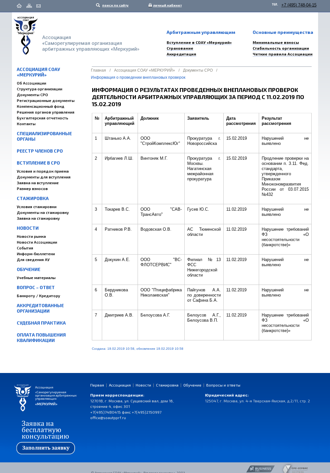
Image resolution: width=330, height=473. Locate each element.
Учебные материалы (36, 277)
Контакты (26, 123)
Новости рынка (31, 236)
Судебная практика (41, 323)
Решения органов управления (45, 112)
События (25, 248)
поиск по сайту (115, 5)
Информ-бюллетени (36, 253)
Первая (97, 385)
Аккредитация (181, 54)
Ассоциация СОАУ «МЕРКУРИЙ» (38, 71)
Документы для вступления (44, 177)
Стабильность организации (281, 48)
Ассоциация (120, 385)
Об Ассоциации (31, 83)
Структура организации (39, 88)
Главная (98, 70)
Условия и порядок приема (43, 171)
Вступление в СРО (38, 163)
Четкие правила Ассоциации (283, 54)
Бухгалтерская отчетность (42, 118)
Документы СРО (32, 94)
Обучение (28, 269)
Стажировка (33, 198)
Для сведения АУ (33, 259)
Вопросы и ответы (223, 385)
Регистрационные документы (45, 100)
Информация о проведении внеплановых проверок (138, 77)
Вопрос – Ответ (36, 287)
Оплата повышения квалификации (41, 337)
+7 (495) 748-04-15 (298, 5)
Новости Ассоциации (37, 242)
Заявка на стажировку (38, 218)
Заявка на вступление (38, 182)
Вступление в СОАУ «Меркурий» (199, 42)
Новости (28, 228)
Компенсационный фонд (40, 106)
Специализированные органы (44, 136)
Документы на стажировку (43, 212)
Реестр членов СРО (40, 151)
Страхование (180, 48)
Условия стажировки (36, 206)
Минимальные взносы (276, 42)
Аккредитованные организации (40, 308)
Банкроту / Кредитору (38, 295)
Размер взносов (32, 188)
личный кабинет (166, 5)
